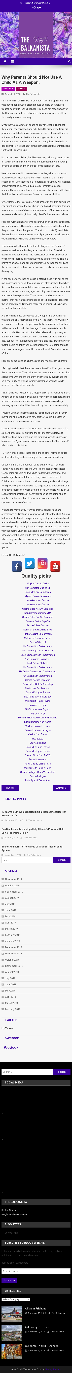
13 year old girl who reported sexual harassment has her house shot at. (34, 814)
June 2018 (10, 984)
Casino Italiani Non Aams (38, 592)
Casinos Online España (38, 621)
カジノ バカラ (37, 713)
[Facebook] (16, 566)
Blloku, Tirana (9, 1210)
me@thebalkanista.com (14, 1214)
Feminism (8, 88)
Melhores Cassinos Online (37, 638)
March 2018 (11, 1003)
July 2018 (10, 978)
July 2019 (10, 904)
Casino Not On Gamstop (37, 680)
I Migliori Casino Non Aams (38, 596)
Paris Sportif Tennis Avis (38, 780)
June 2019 (10, 910)
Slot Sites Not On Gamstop (38, 634)
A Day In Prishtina (35, 1308)
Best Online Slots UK (37, 663)
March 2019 (11, 928)
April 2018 (10, 996)
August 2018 (12, 972)
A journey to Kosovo (38, 1327)
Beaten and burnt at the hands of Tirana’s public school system (32, 848)
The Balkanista (33, 94)
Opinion (21, 88)
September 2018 (14, 966)
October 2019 (12, 885)
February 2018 (12, 1009)
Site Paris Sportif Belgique (38, 696)
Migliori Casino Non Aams (37, 722)
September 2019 (14, 891)
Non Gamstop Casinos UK (37, 613)
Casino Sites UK (37, 642)
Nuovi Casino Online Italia (38, 763)
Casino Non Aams (37, 734)
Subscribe (9, 1280)
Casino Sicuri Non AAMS (38, 755)
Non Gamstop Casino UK (37, 659)
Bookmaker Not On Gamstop (38, 684)
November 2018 (13, 953)
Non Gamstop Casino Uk (37, 588)
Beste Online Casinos (38, 625)
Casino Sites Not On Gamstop (37, 609)
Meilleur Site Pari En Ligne (37, 768)
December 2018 (13, 947)
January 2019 (12, 941)
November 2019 (13, 879)
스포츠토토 (38, 738)
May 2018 (10, 990)
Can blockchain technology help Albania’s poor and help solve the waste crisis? (33, 831)
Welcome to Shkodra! (63, 788)
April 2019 (10, 922)
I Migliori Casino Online (37, 583)
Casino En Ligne (37, 743)
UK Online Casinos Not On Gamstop (37, 671)
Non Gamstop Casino (38, 600)
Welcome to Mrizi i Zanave (41, 1346)
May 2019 (10, 916)
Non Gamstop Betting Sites (37, 629)
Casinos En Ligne (38, 705)
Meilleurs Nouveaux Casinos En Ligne (37, 717)
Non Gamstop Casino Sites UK (37, 650)
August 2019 (12, 898)
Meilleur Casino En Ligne (37, 726)
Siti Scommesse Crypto (37, 709)
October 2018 (12, 959)
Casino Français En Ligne (38, 730)
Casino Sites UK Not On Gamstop (38, 655)
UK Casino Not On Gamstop (37, 646)
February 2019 (12, 935)
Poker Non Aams (38, 759)
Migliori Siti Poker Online (37, 701)
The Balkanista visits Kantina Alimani (12, 788)
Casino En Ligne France (38, 692)
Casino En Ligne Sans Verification (37, 772)
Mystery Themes (53, 1369)
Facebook (12, 1038)
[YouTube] (55, 566)
